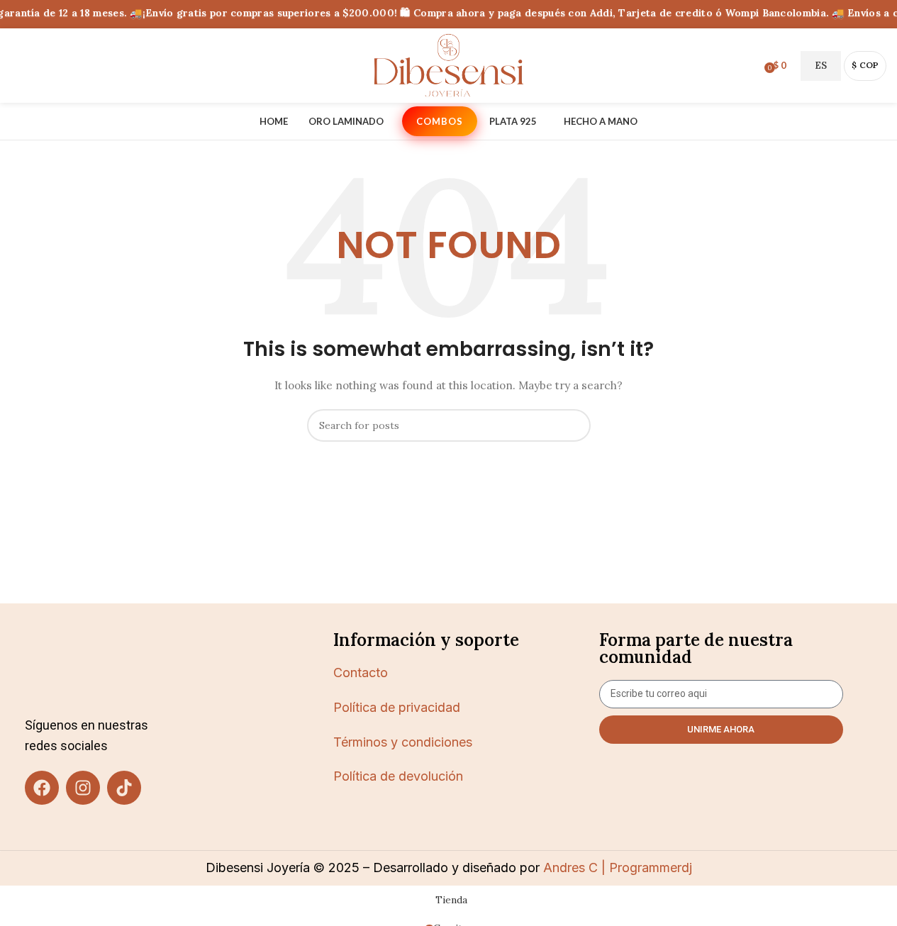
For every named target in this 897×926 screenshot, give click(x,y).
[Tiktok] (124, 788)
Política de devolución (398, 776)
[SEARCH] (574, 425)
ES (821, 66)
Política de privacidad (396, 707)
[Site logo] (448, 64)
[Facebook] (42, 788)
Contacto (360, 672)
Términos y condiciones (402, 742)
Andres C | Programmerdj (616, 867)
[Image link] (104, 665)
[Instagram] (83, 788)
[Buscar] (16, 66)
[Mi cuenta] (749, 66)
